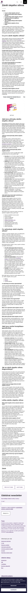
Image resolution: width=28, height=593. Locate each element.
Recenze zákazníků (5, 566)
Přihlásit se (5, 513)
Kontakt (3, 550)
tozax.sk (22, 528)
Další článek (20, 487)
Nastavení (13, 585)
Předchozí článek (8, 487)
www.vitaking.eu (10, 532)
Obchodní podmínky (6, 547)
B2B (2, 562)
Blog (2, 568)
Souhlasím (14, 590)
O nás (2, 543)
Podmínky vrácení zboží (6, 552)
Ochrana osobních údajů (7, 549)
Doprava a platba (5, 545)
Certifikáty (3, 564)
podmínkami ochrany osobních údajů (11, 508)
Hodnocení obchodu (6, 541)
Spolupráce (3, 560)
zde (19, 582)
